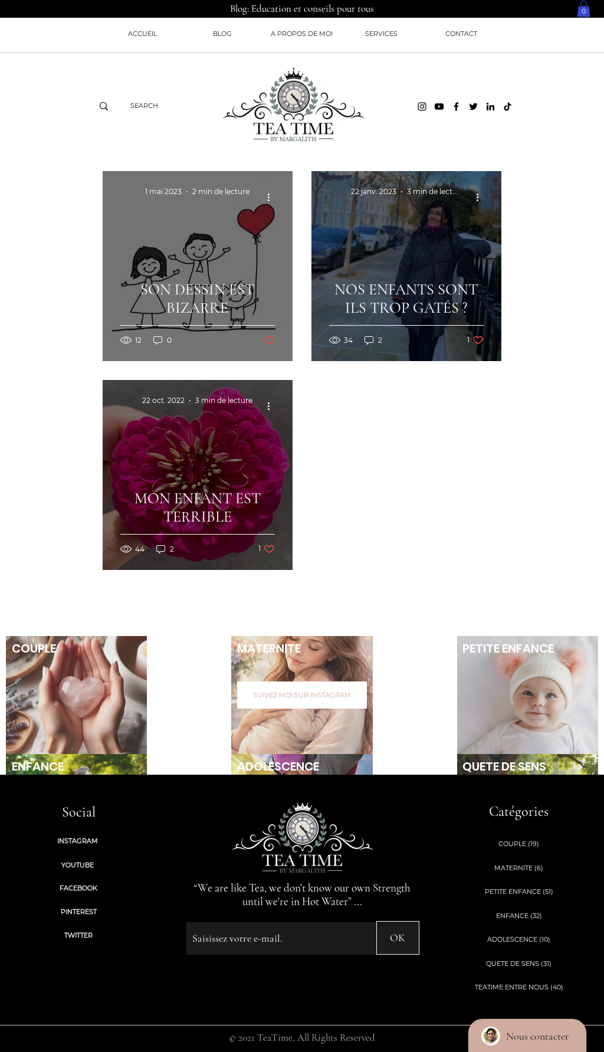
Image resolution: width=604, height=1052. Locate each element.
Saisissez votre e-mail (219, 912)
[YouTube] (439, 106)
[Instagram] (422, 106)
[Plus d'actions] (273, 197)
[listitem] (76, 695)
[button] (583, 9)
